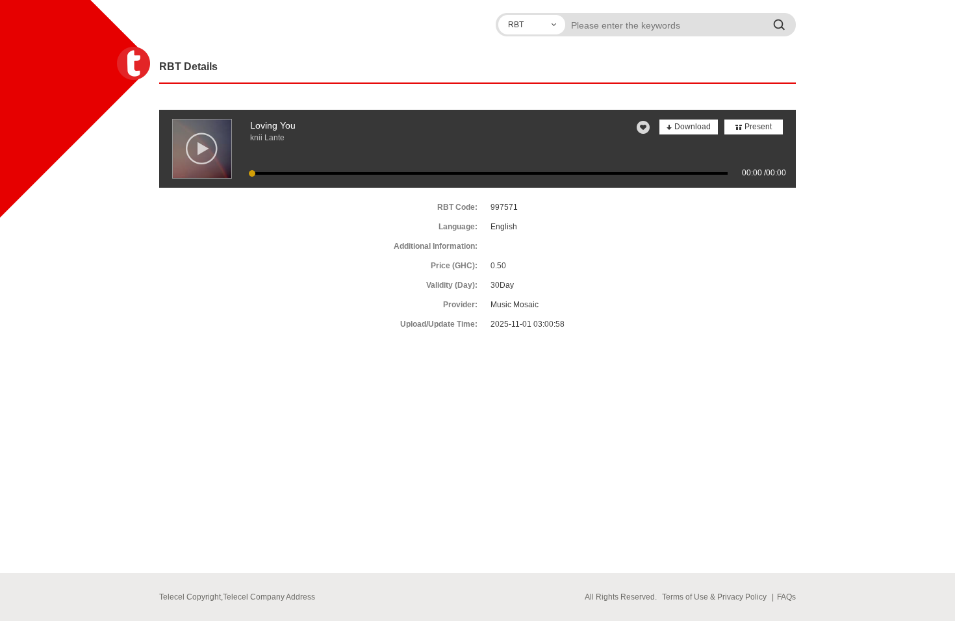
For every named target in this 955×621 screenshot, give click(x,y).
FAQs (786, 597)
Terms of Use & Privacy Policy (714, 597)
